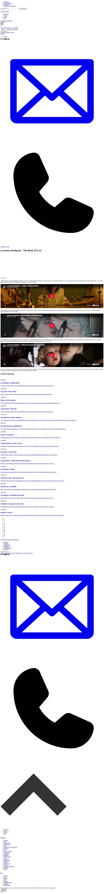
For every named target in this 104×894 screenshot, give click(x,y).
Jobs (5, 880)
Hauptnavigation (8, 3)
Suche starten (23, 8)
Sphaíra (5, 862)
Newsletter (6, 546)
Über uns (6, 875)
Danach (3, 29)
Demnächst (4, 27)
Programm (6, 14)
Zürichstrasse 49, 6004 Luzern (8, 553)
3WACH (9, 27)
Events (5, 15)
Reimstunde (6, 861)
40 (4, 534)
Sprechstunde (7, 863)
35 (4, 530)
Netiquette (6, 542)
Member (6, 881)
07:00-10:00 (15, 27)
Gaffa (5, 846)
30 (4, 523)
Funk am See (7, 844)
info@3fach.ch (19, 553)
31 (4, 524)
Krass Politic (7, 852)
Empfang (6, 884)
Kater (5, 850)
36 (4, 531)
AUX (5, 841)
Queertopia (6, 859)
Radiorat (6, 543)
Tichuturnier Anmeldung (6, 20)
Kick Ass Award (8, 851)
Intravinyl (6, 848)
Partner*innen (7, 885)
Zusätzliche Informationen (10, 6)
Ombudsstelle (7, 545)
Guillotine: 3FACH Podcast (10, 847)
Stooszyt (6, 865)
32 (4, 526)
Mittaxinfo (9, 29)
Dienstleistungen (8, 882)
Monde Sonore (7, 857)
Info (5, 18)
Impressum (6, 549)
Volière (5, 17)
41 (4, 535)
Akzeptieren (3, 889)
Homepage (6, 2)
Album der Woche (5, 246)
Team (5, 877)
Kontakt (6, 878)
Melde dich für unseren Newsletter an (10, 539)
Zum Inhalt (6, 4)
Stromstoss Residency (9, 866)
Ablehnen (3, 891)
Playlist (5, 36)
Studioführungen (8, 547)
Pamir (5, 858)
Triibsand (6, 867)
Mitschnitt (6, 854)
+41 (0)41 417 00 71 (28, 553)
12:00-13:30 (15, 29)
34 (4, 529)
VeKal (5, 869)
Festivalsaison (7, 843)
